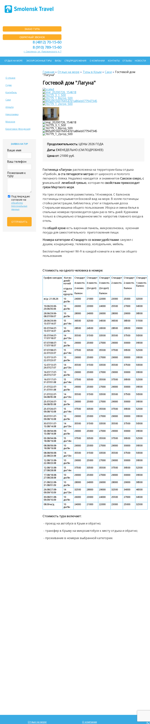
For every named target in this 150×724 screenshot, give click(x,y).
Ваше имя (14, 150)
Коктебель (11, 92)
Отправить (19, 221)
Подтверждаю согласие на (20, 203)
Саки (8, 99)
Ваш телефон (16, 161)
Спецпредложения (75, 60)
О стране (10, 77)
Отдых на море (13, 60)
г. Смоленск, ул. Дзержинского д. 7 (42, 51)
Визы (58, 60)
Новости (140, 60)
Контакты (114, 60)
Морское (10, 121)
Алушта (9, 107)
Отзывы (127, 60)
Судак (8, 85)
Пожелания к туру (16, 174)
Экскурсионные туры (39, 60)
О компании (97, 60)
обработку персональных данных (19, 206)
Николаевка (11, 114)
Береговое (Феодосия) (17, 129)
